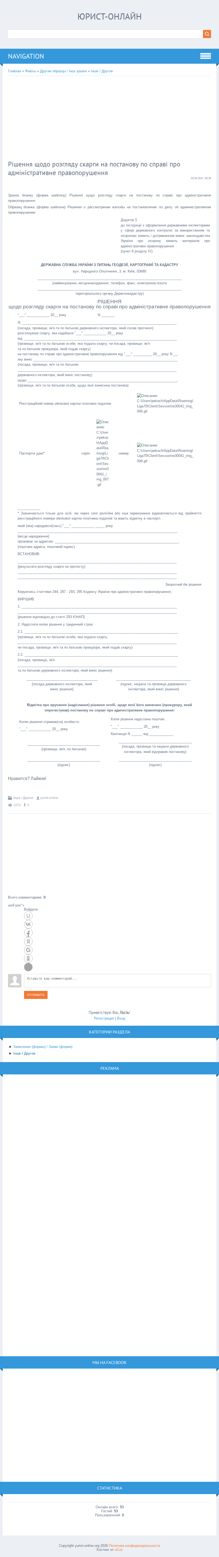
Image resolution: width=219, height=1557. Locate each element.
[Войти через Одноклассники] (28, 958)
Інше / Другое (102, 71)
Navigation (26, 56)
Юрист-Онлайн (109, 16)
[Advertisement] (95, 119)
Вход (121, 1018)
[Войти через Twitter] (28, 967)
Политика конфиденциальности (134, 1546)
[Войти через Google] (28, 950)
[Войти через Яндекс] (28, 941)
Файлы (30, 71)
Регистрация (104, 1018)
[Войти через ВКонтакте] (28, 924)
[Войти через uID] (28, 915)
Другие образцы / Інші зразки (63, 71)
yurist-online (49, 798)
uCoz (119, 1550)
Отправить (36, 995)
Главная (14, 71)
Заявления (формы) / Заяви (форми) (42, 1047)
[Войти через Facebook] (28, 933)
